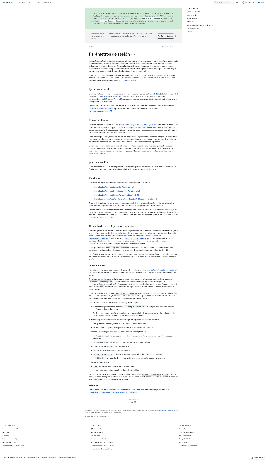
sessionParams (114, 99)
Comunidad (21, 457)
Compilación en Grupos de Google (102, 446)
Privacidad (52, 457)
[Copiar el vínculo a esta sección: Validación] (103, 178)
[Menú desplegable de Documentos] (30, 2)
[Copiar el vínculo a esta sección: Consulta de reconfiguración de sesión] (137, 226)
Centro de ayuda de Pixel (187, 432)
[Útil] (173, 46)
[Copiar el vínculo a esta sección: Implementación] (110, 120)
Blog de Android (96, 436)
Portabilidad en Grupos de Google (102, 449)
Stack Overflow (184, 442)
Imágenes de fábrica (9, 442)
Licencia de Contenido (166, 410)
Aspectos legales (33, 457)
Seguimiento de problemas (188, 446)
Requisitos (6, 432)
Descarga (6, 436)
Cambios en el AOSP (137, 23)
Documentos (22, 2)
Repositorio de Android (10, 429)
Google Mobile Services (186, 439)
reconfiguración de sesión (128, 80)
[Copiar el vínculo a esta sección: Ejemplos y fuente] (112, 89)
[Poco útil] (176, 46)
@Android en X (96, 429)
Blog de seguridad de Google (100, 439)
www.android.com (185, 436)
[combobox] (223, 2)
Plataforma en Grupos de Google (102, 442)
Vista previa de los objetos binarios (14, 439)
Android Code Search (43, 2)
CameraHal (152, 94)
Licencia (44, 457)
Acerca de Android (9, 457)
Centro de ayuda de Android (188, 429)
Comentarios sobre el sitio (67, 457)
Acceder (261, 2)
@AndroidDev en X (97, 432)
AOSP (91, 46)
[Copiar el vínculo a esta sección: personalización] (110, 162)
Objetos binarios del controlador (13, 446)
